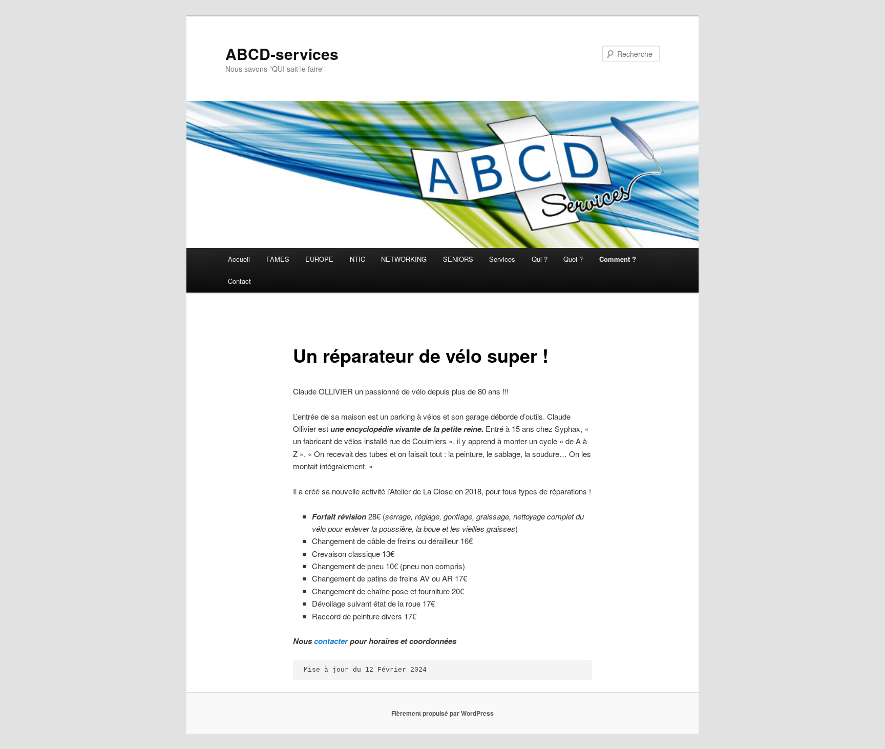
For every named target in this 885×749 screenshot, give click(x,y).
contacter (331, 641)
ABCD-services (282, 54)
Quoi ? (573, 259)
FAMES (277, 259)
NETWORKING (404, 259)
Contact (239, 281)
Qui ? (539, 259)
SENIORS (458, 259)
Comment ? (617, 259)
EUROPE (319, 259)
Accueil (239, 259)
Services (502, 259)
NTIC (357, 259)
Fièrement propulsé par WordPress (442, 713)
